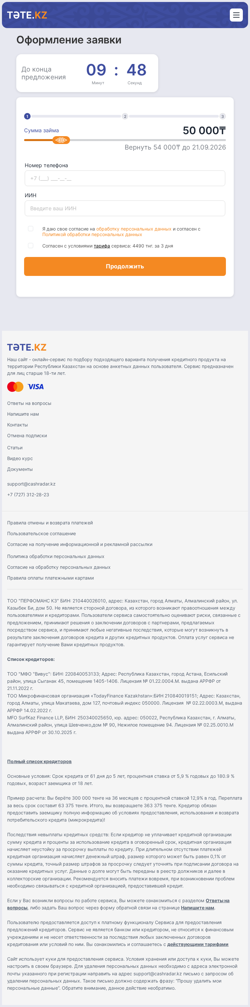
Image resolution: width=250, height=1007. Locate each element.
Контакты (17, 424)
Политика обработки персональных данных (55, 556)
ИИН (30, 195)
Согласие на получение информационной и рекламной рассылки (79, 544)
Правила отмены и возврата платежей (50, 522)
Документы (20, 469)
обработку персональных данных (134, 229)
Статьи (14, 447)
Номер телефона (46, 165)
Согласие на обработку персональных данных (59, 567)
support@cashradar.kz (31, 484)
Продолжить (125, 266)
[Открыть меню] (236, 15)
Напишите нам (23, 414)
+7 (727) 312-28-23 (28, 494)
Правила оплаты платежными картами (50, 578)
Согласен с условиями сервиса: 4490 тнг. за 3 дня (107, 245)
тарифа (102, 245)
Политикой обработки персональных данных (92, 234)
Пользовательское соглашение (41, 533)
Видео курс (20, 458)
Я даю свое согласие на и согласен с (121, 231)
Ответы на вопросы (29, 403)
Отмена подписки (27, 435)
